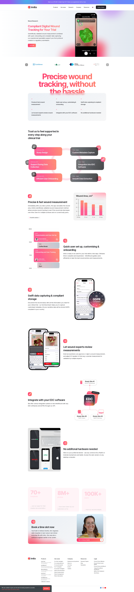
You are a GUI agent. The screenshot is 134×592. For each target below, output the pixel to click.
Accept (46, 588)
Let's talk (32, 45)
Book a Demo (101, 7)
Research (71, 7)
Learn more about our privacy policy (10, 589)
